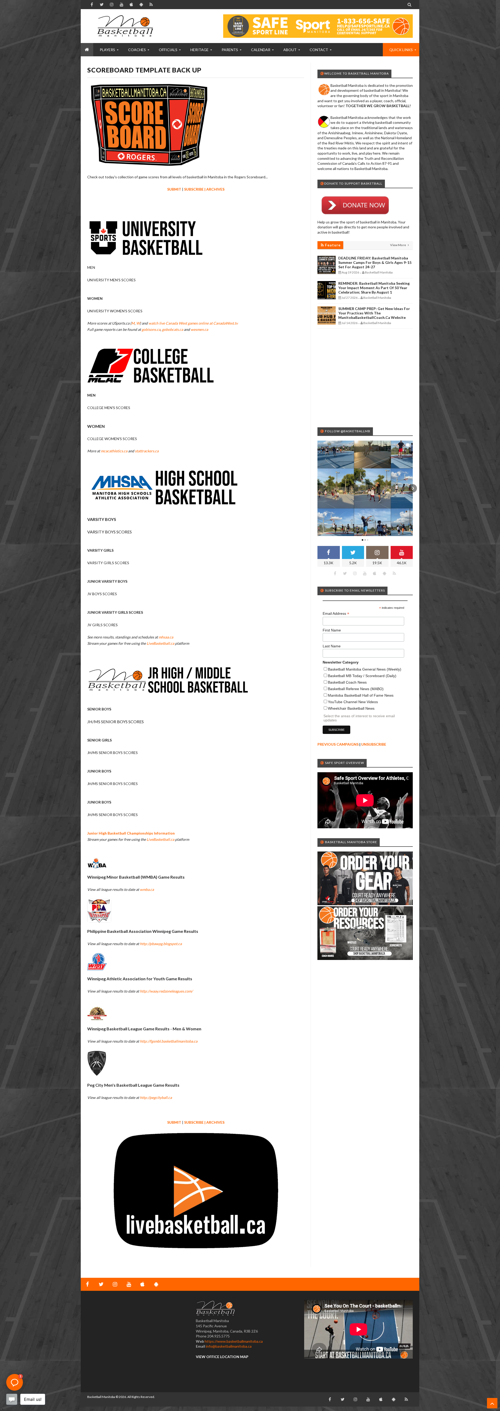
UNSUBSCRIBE (373, 744)
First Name (332, 630)
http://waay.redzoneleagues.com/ (166, 991)
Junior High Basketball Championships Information (131, 833)
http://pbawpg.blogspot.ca (161, 943)
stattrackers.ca (147, 451)
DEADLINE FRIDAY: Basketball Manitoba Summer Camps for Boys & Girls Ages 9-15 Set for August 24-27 (374, 262)
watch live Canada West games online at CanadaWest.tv (193, 323)
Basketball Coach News (347, 682)
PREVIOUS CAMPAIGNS (338, 744)
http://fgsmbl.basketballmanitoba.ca (168, 1041)
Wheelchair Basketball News (351, 708)
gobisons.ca (151, 329)
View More (398, 245)
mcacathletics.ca (114, 451)
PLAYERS (107, 49)
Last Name (332, 646)
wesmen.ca (199, 329)
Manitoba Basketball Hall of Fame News (360, 695)
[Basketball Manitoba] (126, 26)
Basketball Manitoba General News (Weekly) (364, 669)
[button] (317, 488)
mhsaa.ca (166, 637)
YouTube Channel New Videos (353, 702)
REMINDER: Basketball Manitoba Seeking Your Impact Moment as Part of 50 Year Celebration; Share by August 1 (374, 287)
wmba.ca (147, 889)
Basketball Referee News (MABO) (356, 689)
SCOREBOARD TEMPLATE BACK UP (144, 70)
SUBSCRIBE (194, 189)
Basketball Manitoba (101, 1397)
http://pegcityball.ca (156, 1097)
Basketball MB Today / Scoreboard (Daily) (362, 676)
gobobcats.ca (172, 329)
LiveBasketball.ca (160, 643)
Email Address (336, 613)
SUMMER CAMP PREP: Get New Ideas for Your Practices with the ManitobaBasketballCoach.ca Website (374, 313)
